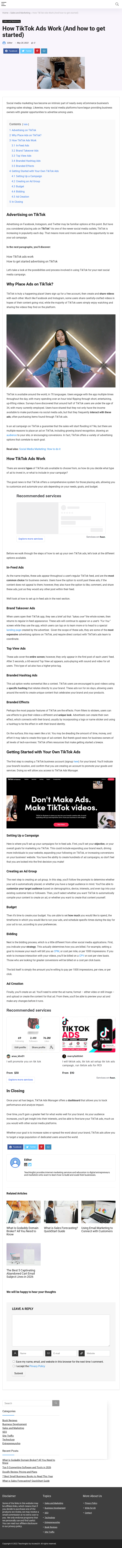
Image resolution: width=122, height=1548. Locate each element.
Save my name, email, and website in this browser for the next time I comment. (60, 1361)
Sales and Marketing (20, 13)
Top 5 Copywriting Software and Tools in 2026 (26, 1467)
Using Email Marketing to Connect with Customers (97, 1229)
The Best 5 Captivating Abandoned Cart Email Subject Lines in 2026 (21, 1273)
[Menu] (4, 4)
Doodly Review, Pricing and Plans (19, 1471)
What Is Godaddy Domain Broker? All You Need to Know (22, 1231)
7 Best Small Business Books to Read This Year (27, 1476)
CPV (81, 955)
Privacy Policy (37, 1366)
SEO (4, 1432)
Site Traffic (8, 1435)
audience (12, 435)
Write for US (90, 1508)
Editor (9, 43)
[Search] (117, 4)
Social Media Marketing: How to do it (40, 449)
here (76, 761)
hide (26, 124)
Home (5, 13)
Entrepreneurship (11, 1443)
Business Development (14, 1424)
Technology (8, 1439)
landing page (14, 630)
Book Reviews (9, 1420)
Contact (88, 1513)
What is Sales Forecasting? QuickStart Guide (61, 1229)
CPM (56, 951)
